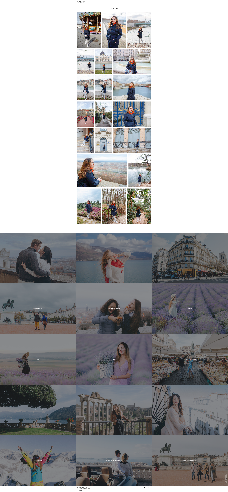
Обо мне (133, 1)
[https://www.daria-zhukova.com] (150, 487)
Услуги (138, 1)
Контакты (149, 1)
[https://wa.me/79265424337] (148, 487)
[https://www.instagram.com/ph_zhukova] (146, 487)
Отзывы (143, 1)
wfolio (81, 490)
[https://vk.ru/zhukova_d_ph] (144, 487)
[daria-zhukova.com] (81, 2)
